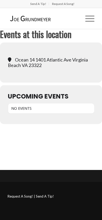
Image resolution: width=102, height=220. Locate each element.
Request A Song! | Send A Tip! (31, 196)
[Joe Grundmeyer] (42, 18)
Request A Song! (63, 3)
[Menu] (87, 18)
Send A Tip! (38, 3)
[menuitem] (38, 4)
